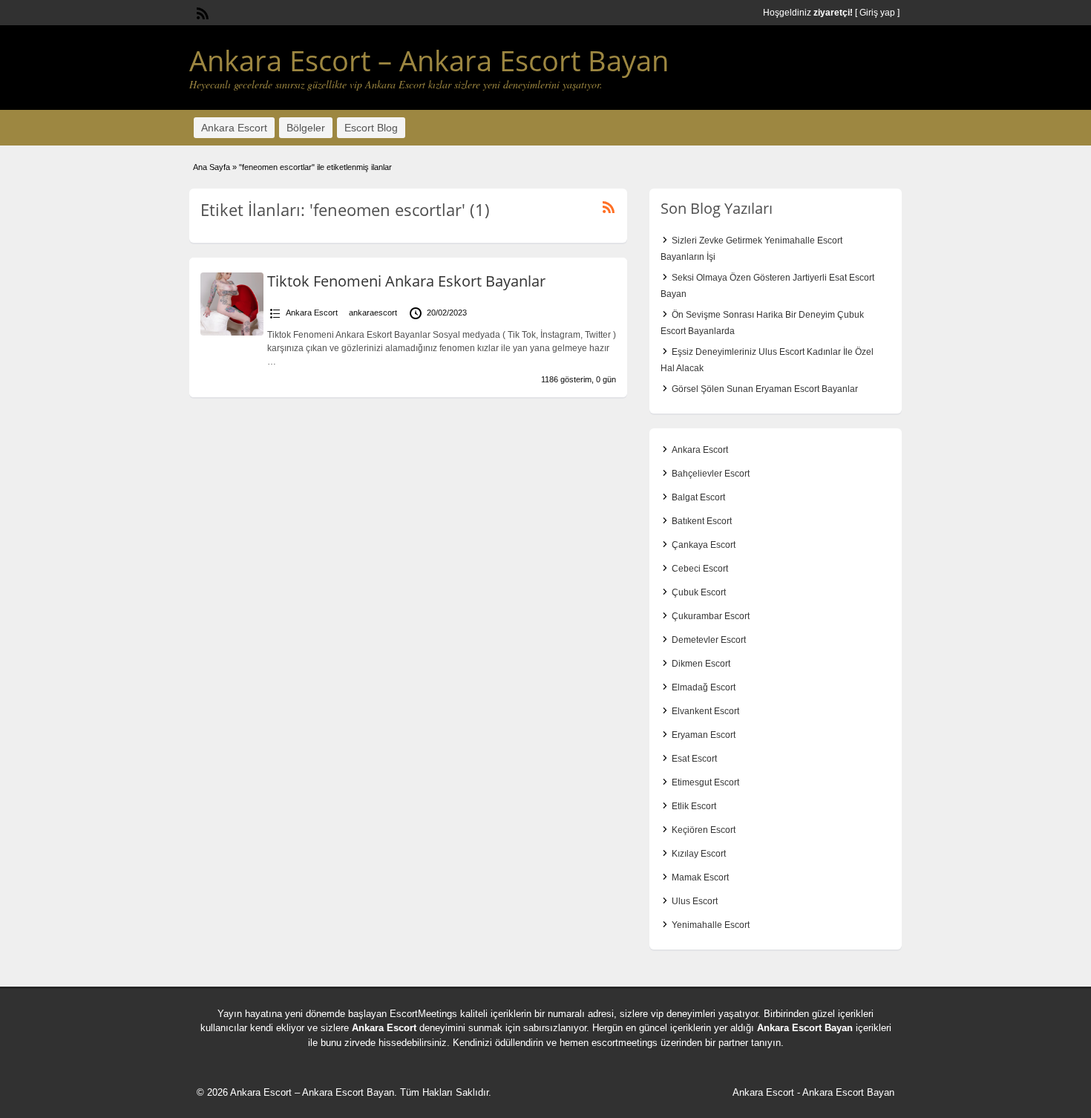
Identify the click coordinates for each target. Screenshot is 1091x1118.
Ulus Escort (695, 901)
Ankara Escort (234, 128)
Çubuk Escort (699, 592)
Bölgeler (305, 128)
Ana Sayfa (211, 167)
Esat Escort (694, 758)
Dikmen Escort (701, 663)
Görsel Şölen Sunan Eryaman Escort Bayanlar (765, 389)
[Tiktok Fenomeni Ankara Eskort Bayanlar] (231, 332)
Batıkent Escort (702, 521)
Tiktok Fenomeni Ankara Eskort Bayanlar (406, 281)
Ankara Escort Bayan (805, 1027)
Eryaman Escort (703, 735)
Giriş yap (877, 12)
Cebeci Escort (700, 568)
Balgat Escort (698, 497)
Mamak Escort (700, 877)
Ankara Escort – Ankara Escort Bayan (429, 60)
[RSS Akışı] (201, 12)
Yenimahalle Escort (711, 925)
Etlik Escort (694, 806)
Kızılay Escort (699, 854)
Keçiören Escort (703, 830)
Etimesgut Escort (705, 782)
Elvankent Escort (705, 711)
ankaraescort (373, 312)
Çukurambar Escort (711, 616)
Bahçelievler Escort (711, 473)
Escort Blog (371, 128)
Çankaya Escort (703, 545)
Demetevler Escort (709, 640)
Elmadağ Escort (703, 687)
